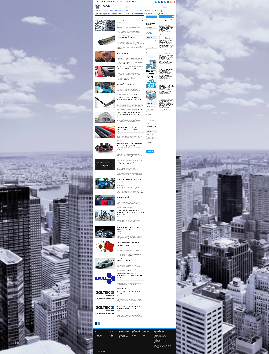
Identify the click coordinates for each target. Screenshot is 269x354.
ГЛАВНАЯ (96, 1)
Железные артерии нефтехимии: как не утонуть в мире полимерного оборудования (166, 65)
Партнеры (97, 339)
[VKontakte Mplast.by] (159, 2)
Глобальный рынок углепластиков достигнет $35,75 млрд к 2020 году (128, 128)
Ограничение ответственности (98, 334)
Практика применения (149, 33)
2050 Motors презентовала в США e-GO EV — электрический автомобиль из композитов (130, 181)
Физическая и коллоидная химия (161, 346)
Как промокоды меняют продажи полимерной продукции (166, 19)
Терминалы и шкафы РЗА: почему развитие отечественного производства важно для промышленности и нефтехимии (166, 81)
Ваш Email (148, 145)
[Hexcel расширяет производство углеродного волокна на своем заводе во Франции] (105, 278)
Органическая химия (158, 344)
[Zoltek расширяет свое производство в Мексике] (105, 296)
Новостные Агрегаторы (149, 117)
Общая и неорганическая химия (161, 342)
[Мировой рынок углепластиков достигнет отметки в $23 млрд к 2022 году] (105, 71)
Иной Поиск (149, 114)
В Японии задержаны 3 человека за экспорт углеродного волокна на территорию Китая (128, 244)
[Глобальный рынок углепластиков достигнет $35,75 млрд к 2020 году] (105, 132)
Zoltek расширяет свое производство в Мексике (129, 292)
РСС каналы (97, 336)
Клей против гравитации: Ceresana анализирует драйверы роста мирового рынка (166, 105)
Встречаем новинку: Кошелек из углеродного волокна (127, 197)
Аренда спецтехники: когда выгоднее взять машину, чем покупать (165, 23)
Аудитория (111, 331)
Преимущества (112, 332)
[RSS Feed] (171, 2)
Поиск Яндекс (150, 109)
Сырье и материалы (147, 332)
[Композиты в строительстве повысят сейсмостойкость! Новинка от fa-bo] (105, 117)
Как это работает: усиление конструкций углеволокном (130, 22)
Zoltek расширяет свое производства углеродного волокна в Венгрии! (128, 307)
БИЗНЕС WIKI (119, 1)
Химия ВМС (156, 347)
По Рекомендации (151, 120)
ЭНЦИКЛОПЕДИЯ (110, 1)
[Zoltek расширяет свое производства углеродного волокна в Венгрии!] (105, 311)
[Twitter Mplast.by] (165, 2)
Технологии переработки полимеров (162, 345)
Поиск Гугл (149, 111)
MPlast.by (105, 5)
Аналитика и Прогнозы (149, 20)
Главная (96, 17)
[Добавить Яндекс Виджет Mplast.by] (174, 2)
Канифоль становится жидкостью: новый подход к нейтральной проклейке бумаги (166, 96)
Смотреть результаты (151, 58)
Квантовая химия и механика (160, 335)
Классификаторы (136, 331)
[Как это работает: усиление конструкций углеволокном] (105, 25)
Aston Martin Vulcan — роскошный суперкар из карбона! (127, 259)
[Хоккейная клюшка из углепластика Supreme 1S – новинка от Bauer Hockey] (105, 102)
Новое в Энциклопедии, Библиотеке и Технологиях (149, 141)
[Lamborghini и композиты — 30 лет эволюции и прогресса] (105, 232)
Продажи (149, 44)
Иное (148, 55)
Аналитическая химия (159, 331)
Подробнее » (137, 32)
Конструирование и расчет (160, 336)
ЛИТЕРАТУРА (127, 1)
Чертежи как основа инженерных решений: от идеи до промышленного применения (166, 41)
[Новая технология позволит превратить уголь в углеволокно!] (105, 56)
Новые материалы (166, 17)
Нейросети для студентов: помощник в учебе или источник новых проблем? (166, 110)
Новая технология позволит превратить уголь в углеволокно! (129, 53)
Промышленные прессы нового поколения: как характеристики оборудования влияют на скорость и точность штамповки (166, 57)
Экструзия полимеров (159, 349)
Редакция (97, 332)
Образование (150, 49)
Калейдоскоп (149, 27)
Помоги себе (151, 14)
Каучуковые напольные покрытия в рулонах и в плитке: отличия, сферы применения (166, 76)
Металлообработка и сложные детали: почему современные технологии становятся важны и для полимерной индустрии (166, 51)
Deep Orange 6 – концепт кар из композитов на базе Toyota (126, 84)
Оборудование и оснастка (160, 341)
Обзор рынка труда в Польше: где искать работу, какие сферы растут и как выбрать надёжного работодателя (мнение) (166, 87)
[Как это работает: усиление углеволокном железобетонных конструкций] (105, 40)
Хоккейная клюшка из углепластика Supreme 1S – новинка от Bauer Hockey (129, 98)
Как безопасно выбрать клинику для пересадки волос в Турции (166, 62)
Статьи (133, 332)
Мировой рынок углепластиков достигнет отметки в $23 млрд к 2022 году (130, 67)
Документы (156, 334)
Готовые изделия (146, 334)
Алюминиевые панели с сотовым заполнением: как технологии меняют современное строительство (166, 29)
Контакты (97, 337)
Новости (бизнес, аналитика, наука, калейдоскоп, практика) (151, 137)
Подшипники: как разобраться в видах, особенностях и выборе (166, 33)
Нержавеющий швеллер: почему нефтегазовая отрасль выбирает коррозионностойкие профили (166, 46)
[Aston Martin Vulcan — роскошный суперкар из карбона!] (105, 263)
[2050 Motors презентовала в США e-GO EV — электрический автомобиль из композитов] (105, 183)
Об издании (134, 335)
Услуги (144, 335)
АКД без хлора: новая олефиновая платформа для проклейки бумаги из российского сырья (166, 100)
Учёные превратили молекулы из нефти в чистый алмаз (166, 37)
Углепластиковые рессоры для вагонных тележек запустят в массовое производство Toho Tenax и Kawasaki (129, 145)
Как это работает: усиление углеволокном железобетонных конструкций (130, 36)
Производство (150, 42)
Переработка (150, 47)
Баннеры (111, 334)
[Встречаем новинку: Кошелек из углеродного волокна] (105, 200)
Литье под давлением (159, 337)
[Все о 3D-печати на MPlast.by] (151, 80)
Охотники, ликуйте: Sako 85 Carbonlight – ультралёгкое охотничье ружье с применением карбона (130, 161)
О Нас (96, 331)
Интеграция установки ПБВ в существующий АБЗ (165, 92)
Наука (148, 52)
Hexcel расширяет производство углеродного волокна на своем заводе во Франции (130, 275)
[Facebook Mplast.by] (162, 2)
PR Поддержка (112, 335)
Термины (134, 334)
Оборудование (146, 331)
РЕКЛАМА (134, 1)
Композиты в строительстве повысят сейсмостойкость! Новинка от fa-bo (128, 113)
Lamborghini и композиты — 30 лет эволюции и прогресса (128, 228)
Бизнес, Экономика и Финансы (151, 24)
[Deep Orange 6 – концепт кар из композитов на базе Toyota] (105, 87)
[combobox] (167, 7)
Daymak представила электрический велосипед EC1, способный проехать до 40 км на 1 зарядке (130, 212)
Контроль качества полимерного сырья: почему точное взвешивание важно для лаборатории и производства (166, 71)
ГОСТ (155, 332)
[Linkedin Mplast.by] (168, 2)
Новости (103, 1)
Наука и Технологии (151, 29)
